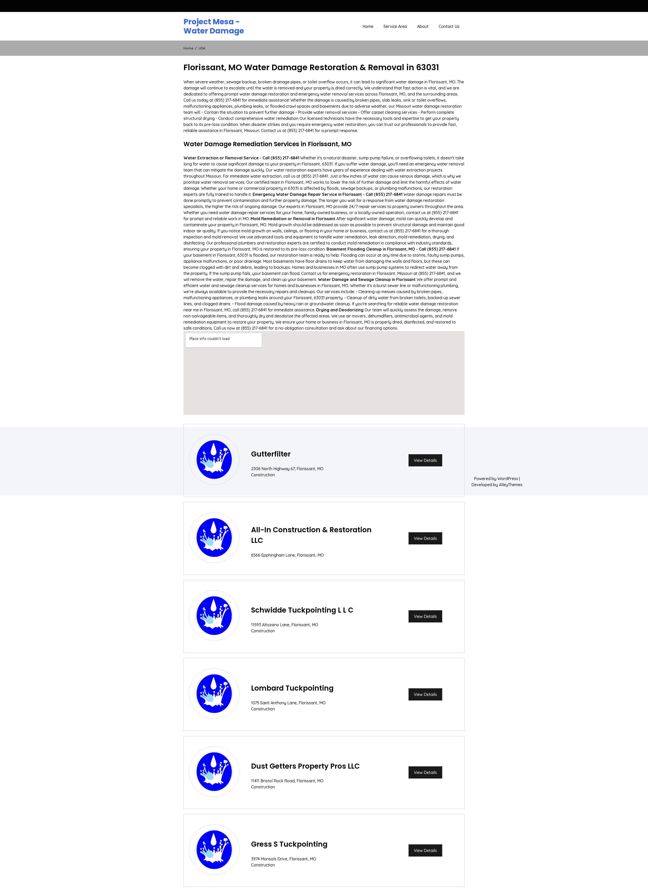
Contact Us (449, 26)
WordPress (507, 478)
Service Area (395, 26)
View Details (425, 460)
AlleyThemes (510, 484)
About (423, 26)
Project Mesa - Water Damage (214, 26)
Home (367, 26)
